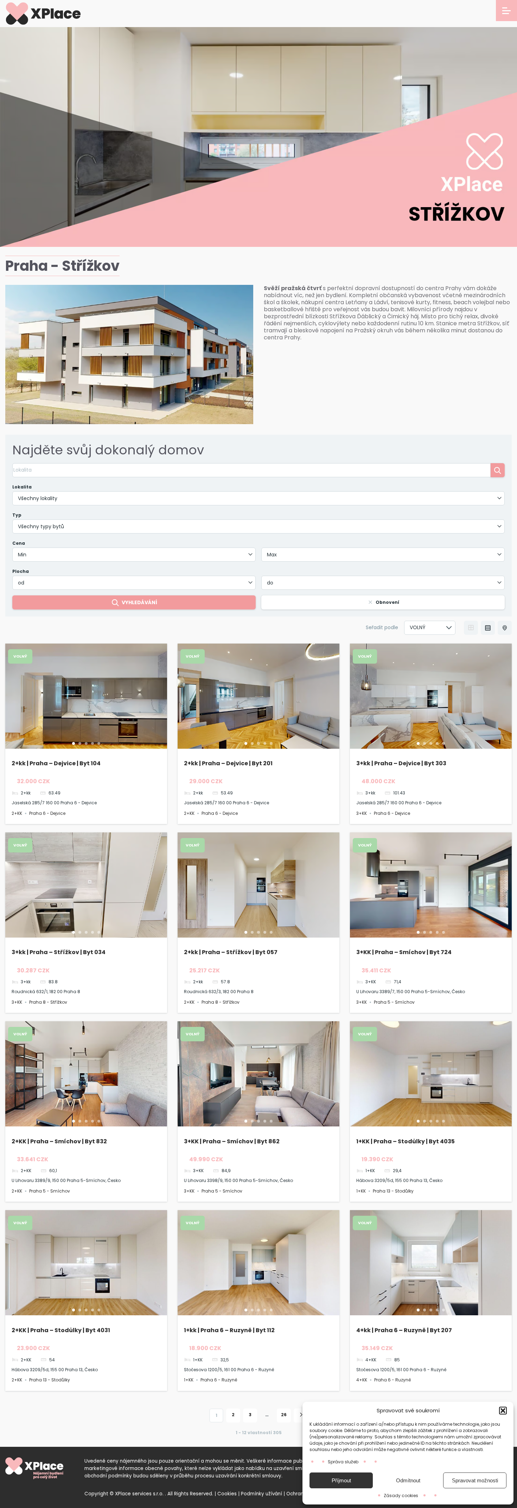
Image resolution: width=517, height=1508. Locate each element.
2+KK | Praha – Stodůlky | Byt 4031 (61, 1330)
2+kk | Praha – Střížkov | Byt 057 (230, 952)
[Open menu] (506, 10)
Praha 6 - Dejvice (47, 813)
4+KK (361, 1380)
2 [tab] (79, 743)
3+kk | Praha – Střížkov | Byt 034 (59, 952)
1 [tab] (73, 743)
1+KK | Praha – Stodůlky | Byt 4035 (405, 1141)
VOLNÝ (20, 656)
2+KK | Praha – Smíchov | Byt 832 (59, 1141)
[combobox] (258, 498)
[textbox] (258, 498)
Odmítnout (408, 1480)
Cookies (227, 1493)
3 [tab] (86, 743)
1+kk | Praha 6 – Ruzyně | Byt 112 (229, 1330)
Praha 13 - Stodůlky (393, 1191)
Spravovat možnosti (475, 1480)
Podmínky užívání (261, 1493)
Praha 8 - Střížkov (48, 1002)
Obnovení (387, 602)
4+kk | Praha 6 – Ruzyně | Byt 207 (404, 1330)
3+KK (361, 813)
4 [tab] (92, 743)
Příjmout (341, 1480)
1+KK (361, 1191)
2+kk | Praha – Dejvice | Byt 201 (228, 763)
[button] (502, 1410)
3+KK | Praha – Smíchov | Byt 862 (232, 1141)
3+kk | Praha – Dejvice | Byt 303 (401, 763)
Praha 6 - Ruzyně (218, 1380)
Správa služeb (343, 1462)
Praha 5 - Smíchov (394, 1002)
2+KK (17, 813)
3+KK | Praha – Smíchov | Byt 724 (404, 952)
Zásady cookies (401, 1496)
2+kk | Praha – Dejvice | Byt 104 (56, 763)
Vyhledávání (139, 602)
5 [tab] (98, 743)
